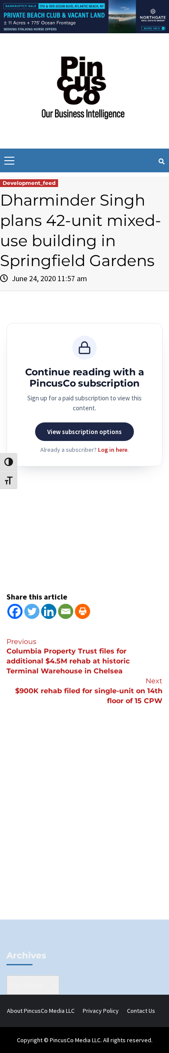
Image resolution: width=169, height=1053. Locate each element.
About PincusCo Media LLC (41, 1011)
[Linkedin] (48, 611)
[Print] (82, 611)
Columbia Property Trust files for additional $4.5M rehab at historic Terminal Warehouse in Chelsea (68, 657)
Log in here (112, 450)
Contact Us (141, 1011)
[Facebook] (15, 611)
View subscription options (84, 432)
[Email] (65, 611)
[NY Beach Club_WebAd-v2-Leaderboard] (84, 16)
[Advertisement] (84, 826)
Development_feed (29, 183)
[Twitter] (31, 611)
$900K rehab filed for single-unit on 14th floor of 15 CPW (88, 691)
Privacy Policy (101, 1011)
